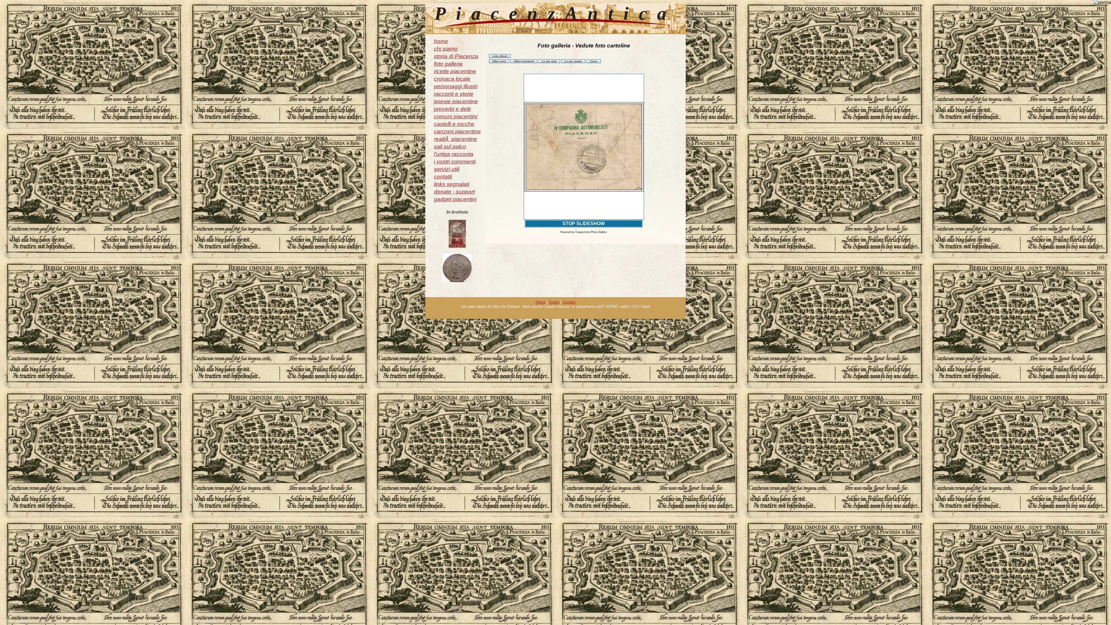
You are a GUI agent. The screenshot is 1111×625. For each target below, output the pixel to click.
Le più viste (549, 61)
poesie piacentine (456, 101)
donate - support (454, 192)
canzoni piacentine (457, 131)
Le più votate (573, 61)
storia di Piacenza (456, 56)
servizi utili (446, 169)
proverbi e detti (452, 109)
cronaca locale (452, 79)
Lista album (499, 56)
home (441, 41)
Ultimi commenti (524, 61)
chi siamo (446, 49)
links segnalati (451, 184)
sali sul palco (450, 147)
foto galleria (448, 64)
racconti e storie (453, 94)
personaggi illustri (455, 86)
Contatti (568, 302)
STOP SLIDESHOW (583, 223)
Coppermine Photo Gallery (591, 232)
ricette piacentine (455, 71)
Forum (554, 302)
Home (540, 302)
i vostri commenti (455, 162)
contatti (443, 177)
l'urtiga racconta (453, 154)
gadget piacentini (455, 199)
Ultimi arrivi (499, 61)
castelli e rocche (454, 124)
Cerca (593, 61)
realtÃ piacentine (455, 139)
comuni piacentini (455, 116)
